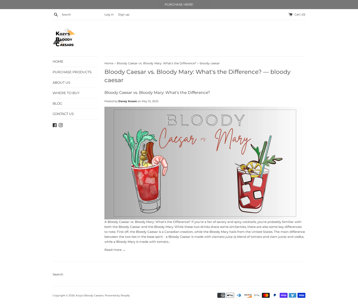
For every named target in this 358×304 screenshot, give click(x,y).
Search (58, 274)
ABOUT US (61, 83)
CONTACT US (63, 114)
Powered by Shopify (117, 295)
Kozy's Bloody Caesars (90, 295)
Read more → (115, 250)
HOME (58, 61)
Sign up (123, 14)
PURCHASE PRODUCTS (72, 72)
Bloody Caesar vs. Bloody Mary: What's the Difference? (183, 71)
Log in (109, 14)
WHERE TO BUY (66, 93)
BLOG (57, 103)
